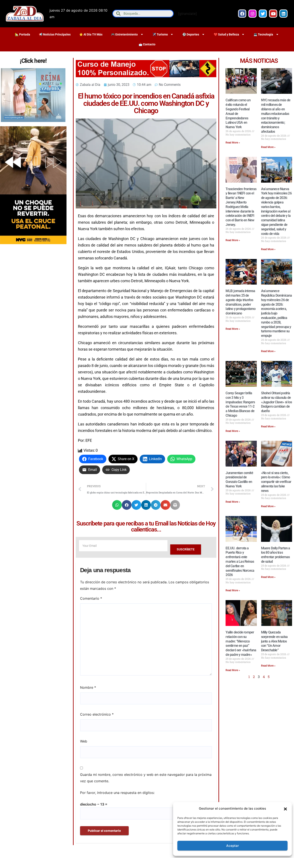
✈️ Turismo (160, 34)
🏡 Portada (22, 34)
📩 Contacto (147, 44)
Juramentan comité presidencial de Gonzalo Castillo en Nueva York (239, 479)
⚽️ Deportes (190, 34)
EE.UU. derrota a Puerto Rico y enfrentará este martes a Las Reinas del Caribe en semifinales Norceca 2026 (240, 561)
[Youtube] (273, 13)
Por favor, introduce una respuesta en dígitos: (117, 792)
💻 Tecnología (263, 34)
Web (83, 741)
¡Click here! (33, 60)
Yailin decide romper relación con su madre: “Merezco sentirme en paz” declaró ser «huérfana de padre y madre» (241, 643)
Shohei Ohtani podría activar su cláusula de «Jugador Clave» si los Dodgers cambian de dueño (276, 402)
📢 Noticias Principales (55, 34)
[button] (285, 808)
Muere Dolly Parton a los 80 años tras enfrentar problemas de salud (275, 555)
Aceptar (232, 846)
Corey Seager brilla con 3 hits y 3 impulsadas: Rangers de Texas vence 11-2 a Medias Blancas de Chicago (240, 404)
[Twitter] (263, 13)
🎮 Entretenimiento (124, 34)
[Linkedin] (283, 13)
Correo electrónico (97, 714)
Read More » (233, 142)
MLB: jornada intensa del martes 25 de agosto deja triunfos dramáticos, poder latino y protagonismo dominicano (240, 302)
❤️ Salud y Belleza (226, 34)
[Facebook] (242, 13)
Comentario (91, 598)
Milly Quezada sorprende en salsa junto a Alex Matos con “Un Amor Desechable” (274, 641)
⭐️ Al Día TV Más (90, 34)
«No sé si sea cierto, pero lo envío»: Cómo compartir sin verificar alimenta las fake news (276, 482)
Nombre (88, 687)
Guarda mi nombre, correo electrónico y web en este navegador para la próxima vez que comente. (146, 777)
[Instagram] (252, 13)
